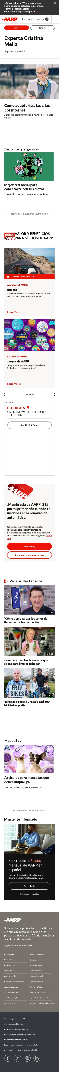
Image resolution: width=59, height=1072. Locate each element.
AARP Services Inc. (37, 971)
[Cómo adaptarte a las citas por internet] (29, 81)
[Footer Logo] (29, 920)
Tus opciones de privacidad (28, 1050)
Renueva (43, 27)
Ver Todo (29, 394)
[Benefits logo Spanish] (10, 238)
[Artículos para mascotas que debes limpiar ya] (29, 759)
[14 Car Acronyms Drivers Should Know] (16, 717)
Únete (16, 27)
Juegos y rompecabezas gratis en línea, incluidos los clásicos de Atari (26, 366)
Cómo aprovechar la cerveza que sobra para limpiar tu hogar (26, 661)
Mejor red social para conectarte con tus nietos (24, 187)
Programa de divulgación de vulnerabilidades (21, 1045)
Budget (12, 289)
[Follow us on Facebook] (7, 1058)
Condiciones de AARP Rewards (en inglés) (20, 1034)
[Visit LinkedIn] (37, 1058)
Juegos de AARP (18, 361)
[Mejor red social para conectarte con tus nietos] (29, 166)
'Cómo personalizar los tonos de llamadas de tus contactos (25, 620)
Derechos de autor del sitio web (16, 1040)
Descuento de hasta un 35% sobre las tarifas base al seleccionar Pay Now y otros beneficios (28, 295)
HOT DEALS (16, 408)
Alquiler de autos (17, 285)
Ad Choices (8, 1050)
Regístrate (27, 19)
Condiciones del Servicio (13, 1024)
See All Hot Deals (29, 425)
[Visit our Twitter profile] (17, 1058)
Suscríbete (29, 886)
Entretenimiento (17, 356)
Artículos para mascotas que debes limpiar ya (26, 779)
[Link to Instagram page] (27, 1058)
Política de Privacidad (29, 894)
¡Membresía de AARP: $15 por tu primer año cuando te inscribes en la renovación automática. (28, 510)
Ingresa (40, 19)
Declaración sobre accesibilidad (16, 1029)
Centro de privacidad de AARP (15, 1019)
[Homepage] (10, 19)
